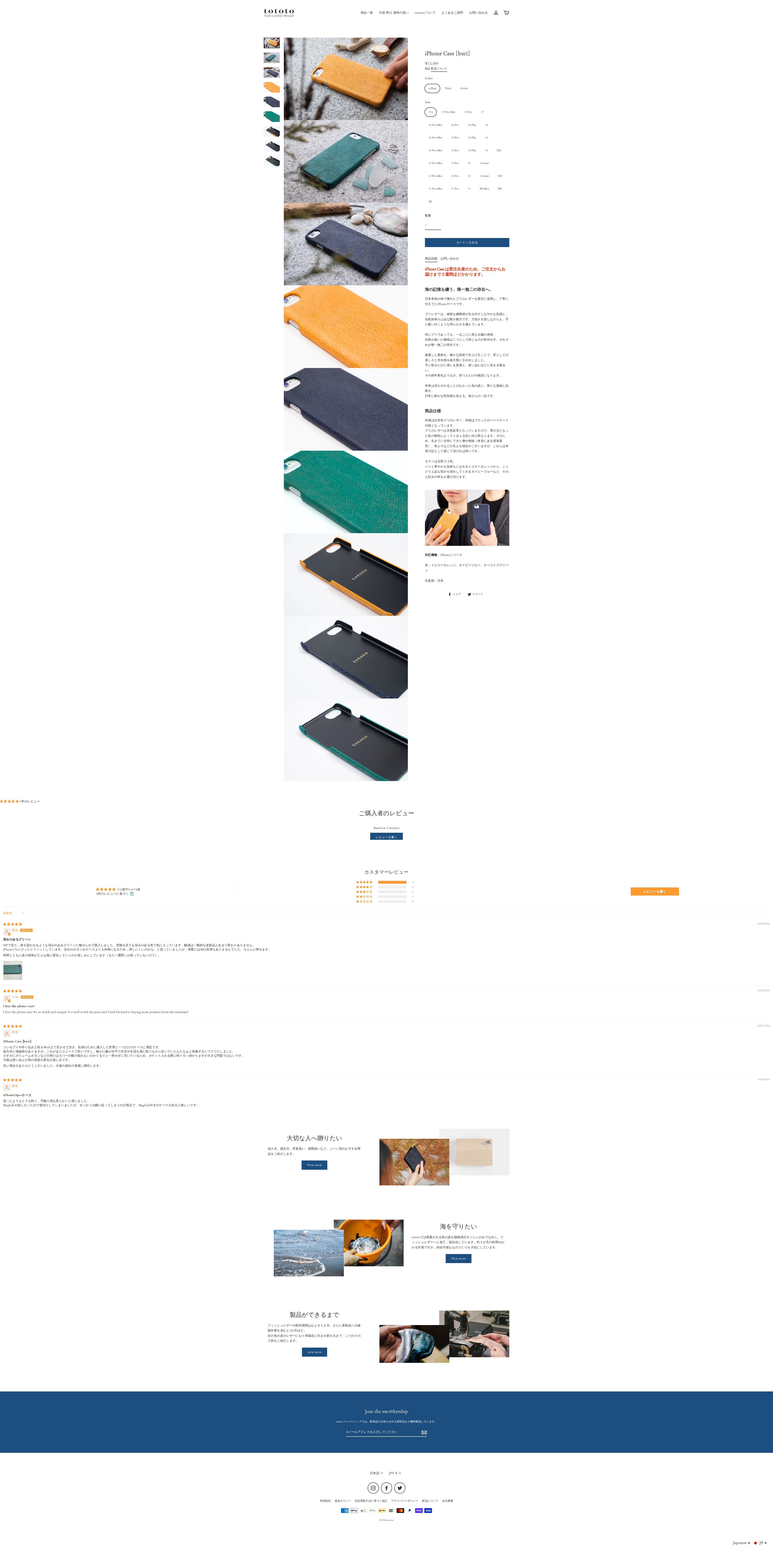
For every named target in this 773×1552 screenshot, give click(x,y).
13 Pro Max (435, 163)
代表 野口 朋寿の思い (394, 13)
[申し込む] (423, 1432)
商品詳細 (431, 259)
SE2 (500, 176)
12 (469, 176)
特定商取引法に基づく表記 (371, 1501)
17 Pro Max (448, 112)
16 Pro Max (435, 125)
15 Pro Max (435, 137)
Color (429, 78)
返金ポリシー (343, 1501)
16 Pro (455, 125)
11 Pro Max (435, 189)
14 (486, 150)
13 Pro (455, 163)
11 (469, 189)
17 (482, 112)
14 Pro (455, 150)
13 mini (484, 163)
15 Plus (472, 137)
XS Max (484, 189)
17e (431, 112)
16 (486, 125)
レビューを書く (386, 837)
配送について (439, 68)
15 (486, 137)
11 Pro (455, 189)
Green (464, 88)
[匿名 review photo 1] (13, 970)
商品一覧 (367, 13)
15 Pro (455, 137)
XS (430, 201)
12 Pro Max (435, 176)
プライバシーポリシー (404, 1501)
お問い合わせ (478, 13)
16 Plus (472, 125)
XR (500, 189)
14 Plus (472, 150)
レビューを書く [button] (655, 891)
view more (314, 1352)
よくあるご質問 (452, 13)
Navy (448, 88)
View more (314, 1165)
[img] (12, 924)
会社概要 (447, 1501)
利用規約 (325, 1501)
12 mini (484, 176)
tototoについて (425, 13)
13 (469, 163)
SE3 (499, 150)
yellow (432, 88)
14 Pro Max (435, 150)
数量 (428, 215)
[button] (10, 801)
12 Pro (455, 176)
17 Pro (468, 112)
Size (428, 102)
